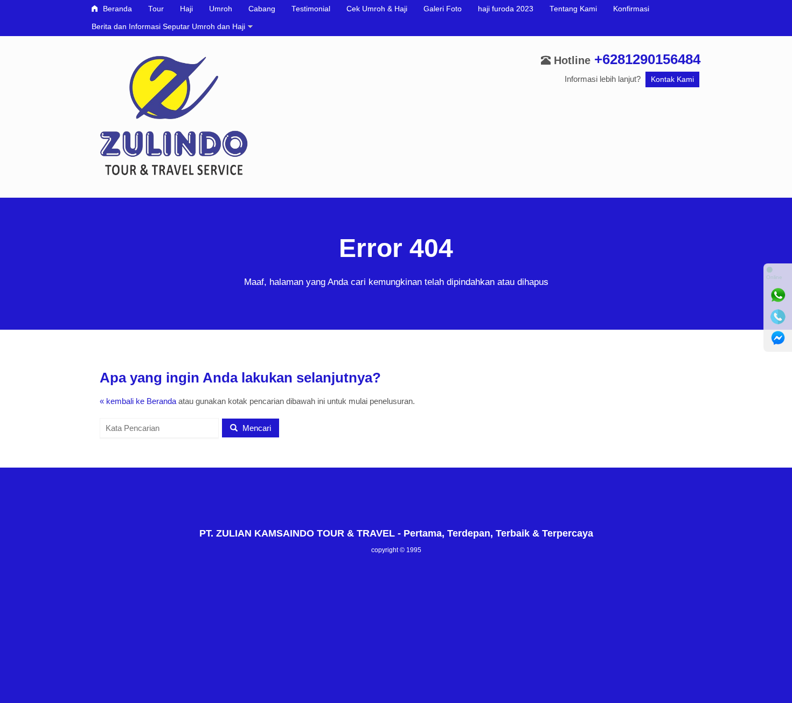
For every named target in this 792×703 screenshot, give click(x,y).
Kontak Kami (672, 79)
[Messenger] (778, 338)
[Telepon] (778, 317)
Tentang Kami (573, 9)
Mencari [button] (255, 428)
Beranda (116, 9)
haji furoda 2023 (505, 9)
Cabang (261, 9)
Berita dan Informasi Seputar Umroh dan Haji (168, 27)
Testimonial (310, 9)
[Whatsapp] (778, 295)
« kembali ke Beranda (138, 401)
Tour (156, 9)
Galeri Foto (442, 9)
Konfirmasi (631, 9)
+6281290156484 (647, 59)
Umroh (220, 9)
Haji (186, 9)
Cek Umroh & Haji (376, 9)
